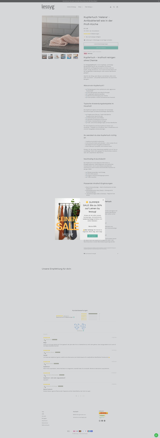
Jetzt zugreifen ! (92, 235)
